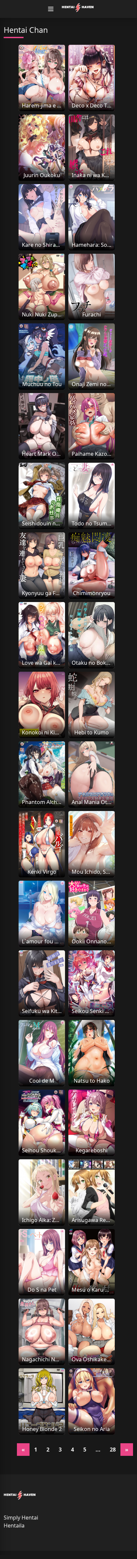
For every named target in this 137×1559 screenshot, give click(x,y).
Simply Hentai (21, 1517)
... (98, 1449)
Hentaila (14, 1525)
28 (113, 1449)
